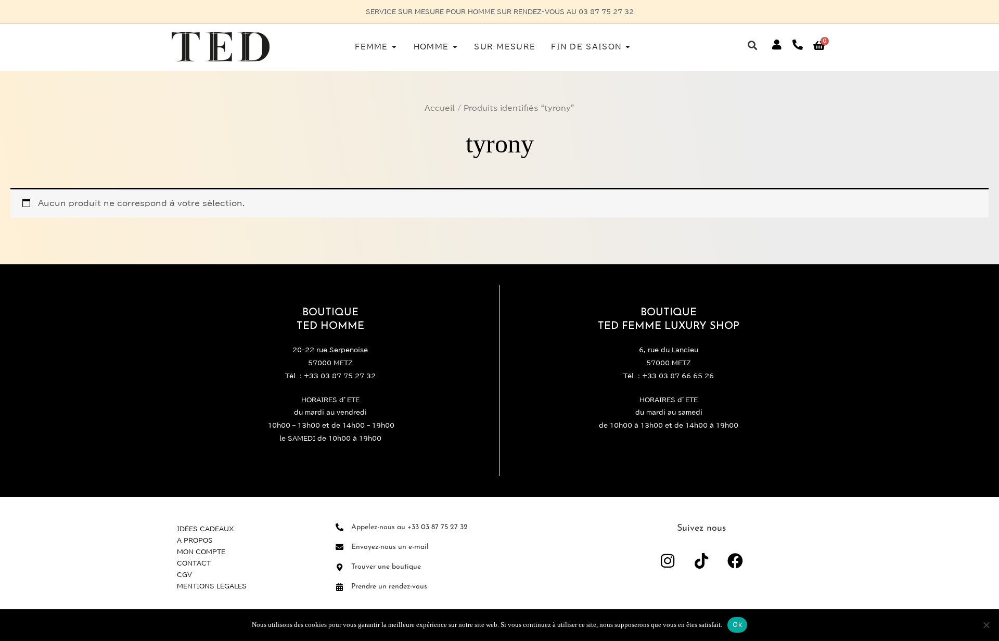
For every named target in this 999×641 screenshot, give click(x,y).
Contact (194, 563)
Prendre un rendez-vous (389, 587)
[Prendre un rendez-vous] (339, 587)
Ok (737, 624)
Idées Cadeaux (205, 528)
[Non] (986, 625)
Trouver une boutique (386, 567)
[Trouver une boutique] (339, 567)
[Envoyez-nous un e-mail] (339, 547)
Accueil (440, 108)
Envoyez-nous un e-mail (390, 547)
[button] (752, 45)
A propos (195, 540)
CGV (184, 574)
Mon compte (201, 551)
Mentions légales (212, 586)
